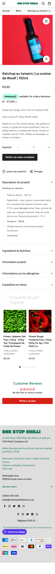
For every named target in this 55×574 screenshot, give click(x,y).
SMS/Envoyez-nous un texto (17, 479)
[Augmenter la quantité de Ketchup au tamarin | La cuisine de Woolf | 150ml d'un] (49, 147)
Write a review (27, 400)
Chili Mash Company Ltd (15, 441)
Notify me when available (20, 157)
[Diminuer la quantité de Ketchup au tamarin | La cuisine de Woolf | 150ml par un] (18, 147)
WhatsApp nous (10, 475)
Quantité (6, 147)
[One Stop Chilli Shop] (27, 3)
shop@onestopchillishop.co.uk (18, 499)
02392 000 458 (10, 495)
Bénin (18, 10)
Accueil (6, 10)
